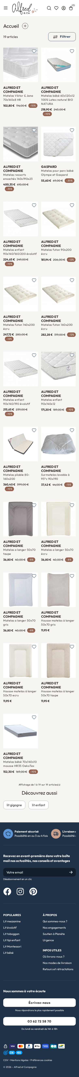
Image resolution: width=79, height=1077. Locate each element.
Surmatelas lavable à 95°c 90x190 (55, 477)
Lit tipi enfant (11, 940)
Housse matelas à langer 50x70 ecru (20, 693)
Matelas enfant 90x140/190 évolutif (16, 402)
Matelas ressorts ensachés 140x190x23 (18, 177)
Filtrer (65, 36)
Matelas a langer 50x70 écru (57, 552)
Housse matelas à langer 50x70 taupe (58, 693)
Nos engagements (54, 927)
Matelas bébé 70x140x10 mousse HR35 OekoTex (20, 764)
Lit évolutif (10, 927)
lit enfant (38, 805)
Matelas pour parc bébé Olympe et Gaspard (57, 173)
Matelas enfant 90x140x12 (51, 402)
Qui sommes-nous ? (55, 921)
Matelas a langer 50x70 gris (19, 622)
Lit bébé (8, 953)
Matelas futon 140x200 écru (19, 327)
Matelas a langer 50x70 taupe (19, 552)
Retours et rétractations (58, 969)
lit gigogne (14, 805)
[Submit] (70, 872)
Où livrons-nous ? (53, 956)
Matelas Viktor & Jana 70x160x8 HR (18, 98)
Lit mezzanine (12, 921)
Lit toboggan (11, 934)
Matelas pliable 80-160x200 (16, 477)
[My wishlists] (56, 8)
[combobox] (49, 8)
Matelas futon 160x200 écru (57, 327)
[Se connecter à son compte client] (63, 8)
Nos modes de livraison (57, 963)
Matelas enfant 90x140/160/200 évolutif (20, 252)
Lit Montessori (12, 946)
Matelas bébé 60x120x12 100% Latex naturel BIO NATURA (58, 100)
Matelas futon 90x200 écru (56, 252)
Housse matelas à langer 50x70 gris (58, 622)
